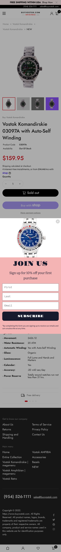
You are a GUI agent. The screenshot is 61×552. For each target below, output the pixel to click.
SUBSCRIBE (30, 316)
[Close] (58, 221)
